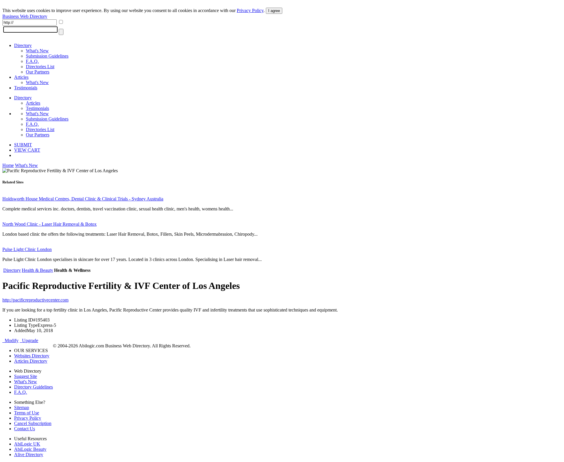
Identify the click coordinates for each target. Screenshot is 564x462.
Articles (21, 77)
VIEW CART (27, 150)
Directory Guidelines (33, 386)
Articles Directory (30, 361)
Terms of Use (26, 412)
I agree (274, 11)
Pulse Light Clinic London (27, 249)
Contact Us (24, 428)
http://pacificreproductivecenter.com (35, 299)
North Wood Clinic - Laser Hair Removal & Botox (49, 224)
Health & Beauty (37, 270)
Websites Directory (31, 355)
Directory (23, 45)
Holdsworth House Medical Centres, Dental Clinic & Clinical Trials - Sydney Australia (82, 198)
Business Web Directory (24, 16)
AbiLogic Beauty (30, 449)
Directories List (40, 66)
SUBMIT (23, 144)
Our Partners (37, 71)
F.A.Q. (32, 61)
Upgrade (29, 340)
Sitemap (21, 407)
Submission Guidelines (47, 55)
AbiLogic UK (27, 443)
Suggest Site (25, 376)
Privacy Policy (250, 10)
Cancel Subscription (32, 423)
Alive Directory (28, 454)
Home (8, 165)
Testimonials (25, 87)
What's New (37, 50)
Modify (10, 340)
